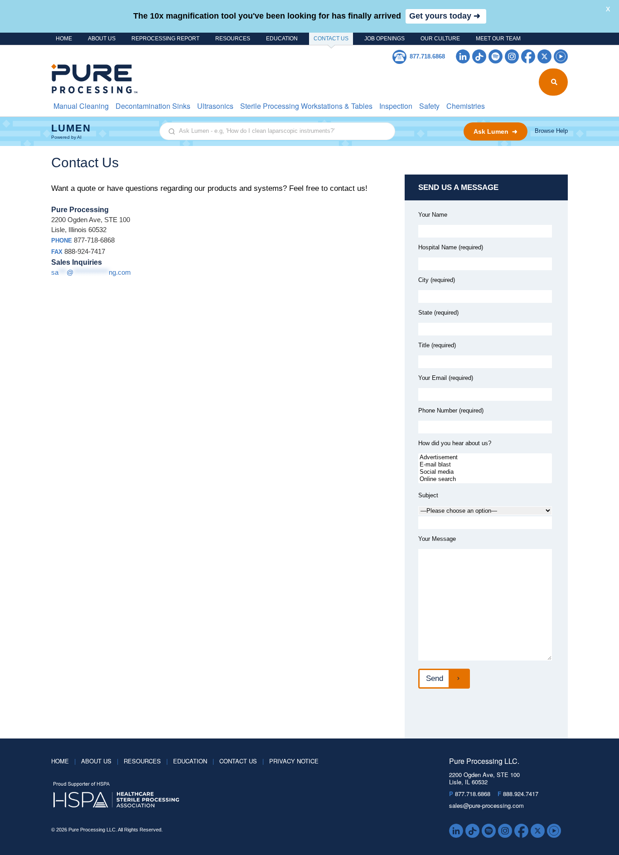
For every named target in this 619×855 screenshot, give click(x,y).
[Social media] (485, 472)
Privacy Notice (294, 761)
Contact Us (331, 38)
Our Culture (440, 38)
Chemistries (465, 106)
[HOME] (88, 78)
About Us (102, 38)
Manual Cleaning (81, 106)
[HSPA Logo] (236, 795)
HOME (64, 38)
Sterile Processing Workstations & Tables (306, 106)
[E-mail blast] (485, 464)
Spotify (495, 56)
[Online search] (485, 479)
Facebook (528, 56)
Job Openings (384, 38)
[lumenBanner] (309, 131)
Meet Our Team (498, 38)
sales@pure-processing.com (486, 805)
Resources (232, 38)
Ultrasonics (215, 106)
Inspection (395, 106)
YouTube (561, 56)
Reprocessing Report (165, 38)
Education (282, 38)
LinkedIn (463, 56)
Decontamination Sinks (153, 106)
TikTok (479, 56)
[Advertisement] (485, 457)
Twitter (544, 56)
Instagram (512, 56)
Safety (429, 106)
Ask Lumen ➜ (495, 131)
